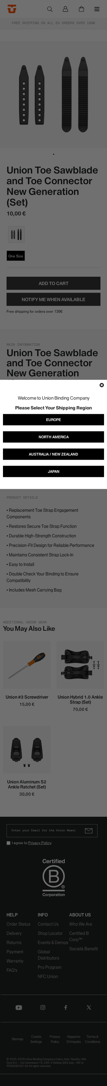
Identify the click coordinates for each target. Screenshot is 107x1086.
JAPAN (53, 471)
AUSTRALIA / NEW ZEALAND (53, 454)
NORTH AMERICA (54, 437)
